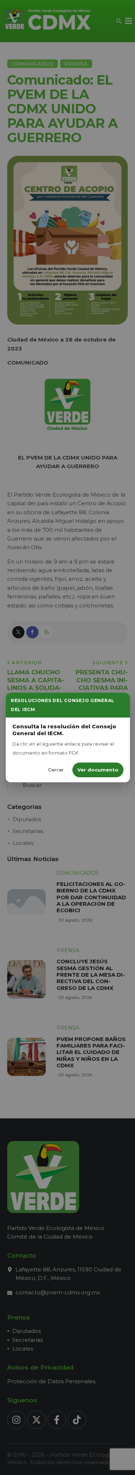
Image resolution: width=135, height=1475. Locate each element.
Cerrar (56, 769)
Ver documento (97, 770)
